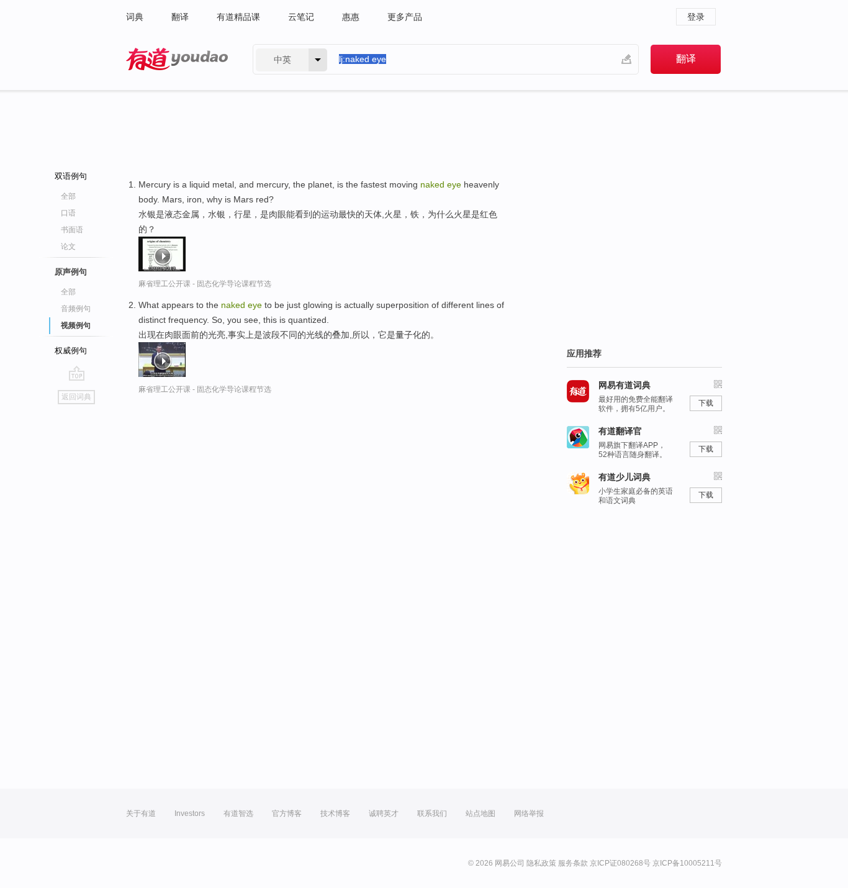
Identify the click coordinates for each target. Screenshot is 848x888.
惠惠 (350, 17)
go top (76, 373)
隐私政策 (541, 863)
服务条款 (573, 863)
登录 (696, 17)
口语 (68, 213)
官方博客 (287, 813)
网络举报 (529, 813)
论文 (68, 246)
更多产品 (404, 17)
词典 (134, 17)
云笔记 (301, 17)
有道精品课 (238, 17)
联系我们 (432, 813)
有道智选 (238, 813)
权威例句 (71, 350)
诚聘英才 (384, 813)
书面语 (72, 229)
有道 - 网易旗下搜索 (177, 59)
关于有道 (141, 813)
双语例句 (71, 176)
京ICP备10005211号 (687, 863)
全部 (68, 196)
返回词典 (76, 396)
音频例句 (76, 308)
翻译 (180, 17)
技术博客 (335, 813)
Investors (189, 813)
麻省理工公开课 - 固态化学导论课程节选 (204, 283)
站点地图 (480, 813)
